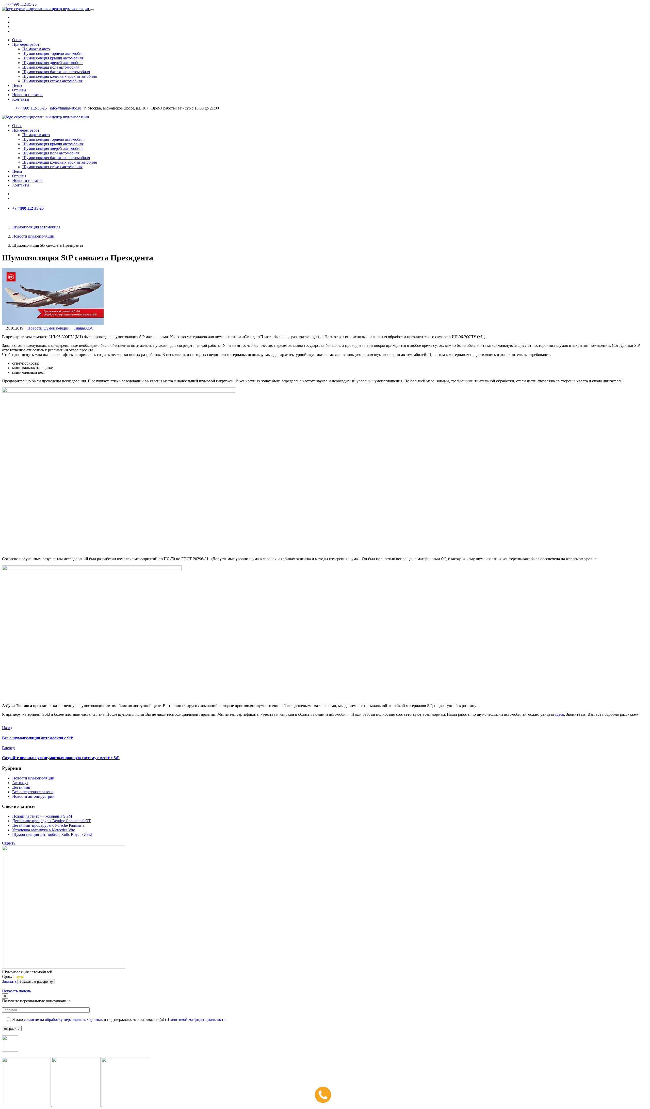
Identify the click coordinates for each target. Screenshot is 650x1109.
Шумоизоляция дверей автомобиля (52, 62)
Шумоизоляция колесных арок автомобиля (59, 76)
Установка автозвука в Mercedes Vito (43, 830)
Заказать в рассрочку (36, 981)
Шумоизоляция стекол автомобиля (52, 81)
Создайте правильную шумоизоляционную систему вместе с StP (61, 758)
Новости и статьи (27, 94)
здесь (559, 714)
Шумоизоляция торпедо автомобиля (53, 53)
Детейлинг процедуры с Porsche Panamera (48, 825)
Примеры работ (25, 44)
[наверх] (3, 986)
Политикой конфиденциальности (197, 1019)
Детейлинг (21, 787)
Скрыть (8, 843)
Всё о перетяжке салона (32, 792)
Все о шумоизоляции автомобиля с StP (37, 738)
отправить (12, 1028)
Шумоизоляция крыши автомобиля (53, 58)
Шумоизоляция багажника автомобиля (56, 72)
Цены (17, 85)
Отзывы (19, 90)
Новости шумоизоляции (48, 328)
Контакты (20, 99)
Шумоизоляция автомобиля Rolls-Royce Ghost (52, 834)
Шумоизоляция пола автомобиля (50, 67)
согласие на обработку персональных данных (63, 1019)
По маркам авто (36, 49)
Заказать (9, 981)
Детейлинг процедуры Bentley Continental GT (51, 821)
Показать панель (16, 991)
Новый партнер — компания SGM (42, 816)
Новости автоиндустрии (33, 796)
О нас (17, 40)
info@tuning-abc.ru (65, 108)
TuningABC (84, 328)
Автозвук (20, 782)
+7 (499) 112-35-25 (21, 4)
